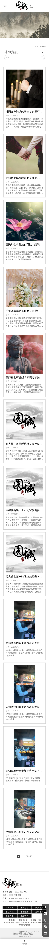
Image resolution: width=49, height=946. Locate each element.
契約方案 (39, 908)
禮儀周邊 (10, 916)
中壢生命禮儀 (9, 922)
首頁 (36, 46)
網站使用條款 (28, 934)
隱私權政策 (17, 934)
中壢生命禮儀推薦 (22, 922)
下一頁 (29, 856)
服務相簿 (39, 912)
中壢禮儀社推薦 (35, 920)
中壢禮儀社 (11, 920)
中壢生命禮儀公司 (37, 922)
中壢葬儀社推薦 (24, 925)
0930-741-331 (15, 895)
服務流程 (25, 908)
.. (35, 934)
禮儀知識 (25, 912)
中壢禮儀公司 (22, 920)
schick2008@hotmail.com (20, 898)
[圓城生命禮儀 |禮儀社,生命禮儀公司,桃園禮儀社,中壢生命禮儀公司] (24, 5)
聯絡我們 (25, 916)
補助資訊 (10, 912)
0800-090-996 (21, 892)
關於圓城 (10, 908)
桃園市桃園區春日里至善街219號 (23, 902)
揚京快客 (22, 932)
